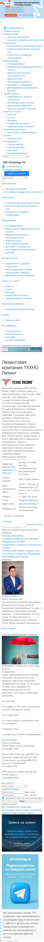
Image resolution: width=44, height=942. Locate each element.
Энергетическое (15, 79)
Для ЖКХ (11, 90)
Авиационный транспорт (19, 105)
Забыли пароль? (9, 804)
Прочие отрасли (12, 93)
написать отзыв (34, 524)
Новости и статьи (12, 111)
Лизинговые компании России (22, 132)
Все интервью (8, 628)
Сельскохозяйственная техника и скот (21, 550)
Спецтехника (10, 43)
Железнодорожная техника (20, 102)
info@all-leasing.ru (13, 169)
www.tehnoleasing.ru (28, 503)
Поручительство (15, 144)
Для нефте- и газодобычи (19, 84)
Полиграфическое (16, 64)
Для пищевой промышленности (22, 87)
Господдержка (11, 141)
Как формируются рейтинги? (9, 470)
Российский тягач (16, 147)
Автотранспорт (11, 34)
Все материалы (9, 740)
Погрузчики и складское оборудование (21, 553)
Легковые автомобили (18, 37)
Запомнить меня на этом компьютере (23, 798)
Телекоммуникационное (19, 82)
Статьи (10, 117)
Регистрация (13, 789)
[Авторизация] (3, 180)
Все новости (8, 783)
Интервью (12, 120)
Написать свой (14, 138)
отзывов (7, 521)
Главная (6, 345)
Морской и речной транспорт (21, 108)
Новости (11, 114)
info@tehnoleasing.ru (28, 500)
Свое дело (12, 150)
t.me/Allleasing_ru (15, 28)
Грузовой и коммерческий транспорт (25, 40)
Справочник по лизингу (18, 123)
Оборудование (11, 61)
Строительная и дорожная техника (24, 46)
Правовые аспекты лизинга (20, 126)
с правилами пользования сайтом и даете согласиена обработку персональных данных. (21, 810)
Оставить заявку (22, 843)
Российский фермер (17, 153)
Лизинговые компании (14, 129)
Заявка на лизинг (12, 31)
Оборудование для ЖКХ (13, 541)
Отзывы (7, 135)
